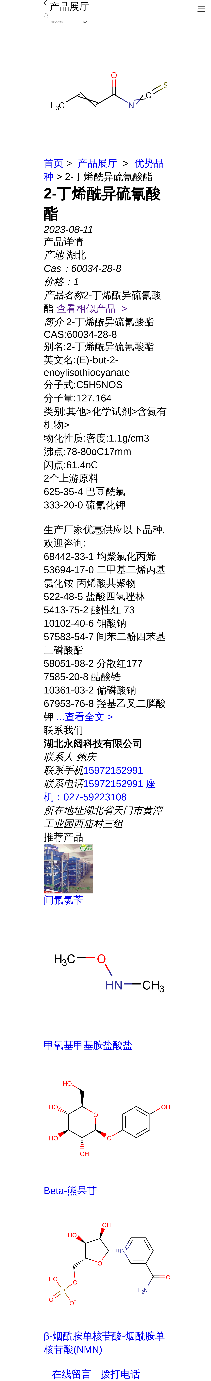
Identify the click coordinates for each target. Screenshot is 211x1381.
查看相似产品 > (91, 308)
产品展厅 (97, 163)
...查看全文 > (84, 716)
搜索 (85, 21)
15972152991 (113, 770)
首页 (53, 163)
